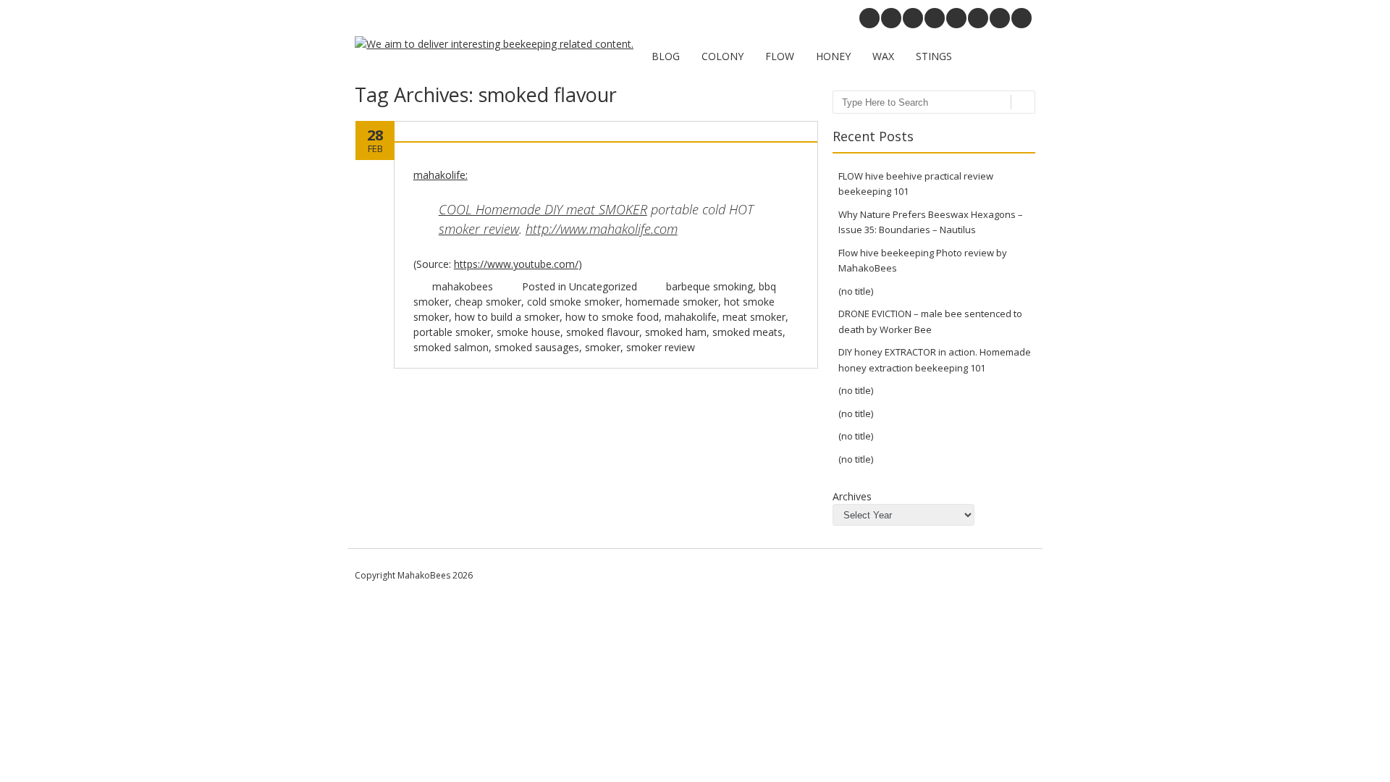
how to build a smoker (507, 317)
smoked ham (676, 332)
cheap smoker (488, 301)
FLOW (779, 56)
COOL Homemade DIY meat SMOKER (543, 209)
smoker (602, 347)
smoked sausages (536, 347)
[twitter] (1000, 18)
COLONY (723, 56)
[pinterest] (891, 18)
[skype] (978, 18)
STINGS (934, 56)
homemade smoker (672, 301)
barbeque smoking (709, 286)
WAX (883, 56)
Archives (852, 496)
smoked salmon (451, 347)
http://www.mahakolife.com (602, 228)
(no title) (855, 291)
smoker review (479, 228)
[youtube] (934, 18)
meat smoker (754, 317)
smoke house (528, 332)
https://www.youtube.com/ (516, 264)
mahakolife (691, 317)
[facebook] (1021, 18)
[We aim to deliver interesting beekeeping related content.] (494, 44)
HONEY (833, 56)
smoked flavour (602, 332)
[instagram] (913, 18)
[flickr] (956, 18)
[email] (869, 18)
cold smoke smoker (573, 301)
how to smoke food (612, 317)
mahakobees (462, 286)
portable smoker (452, 332)
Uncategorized (603, 286)
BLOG (666, 56)
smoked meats (747, 332)
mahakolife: (440, 175)
